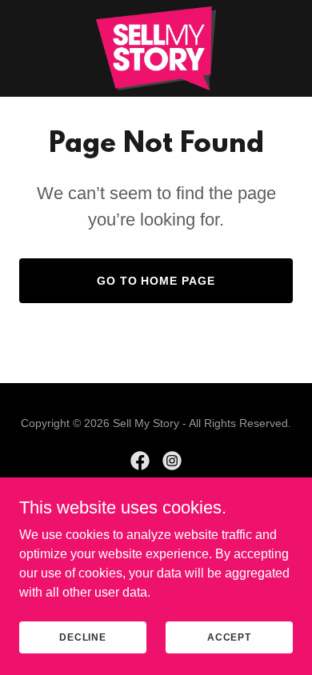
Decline (82, 636)
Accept (229, 636)
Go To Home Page (156, 280)
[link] (155, 48)
